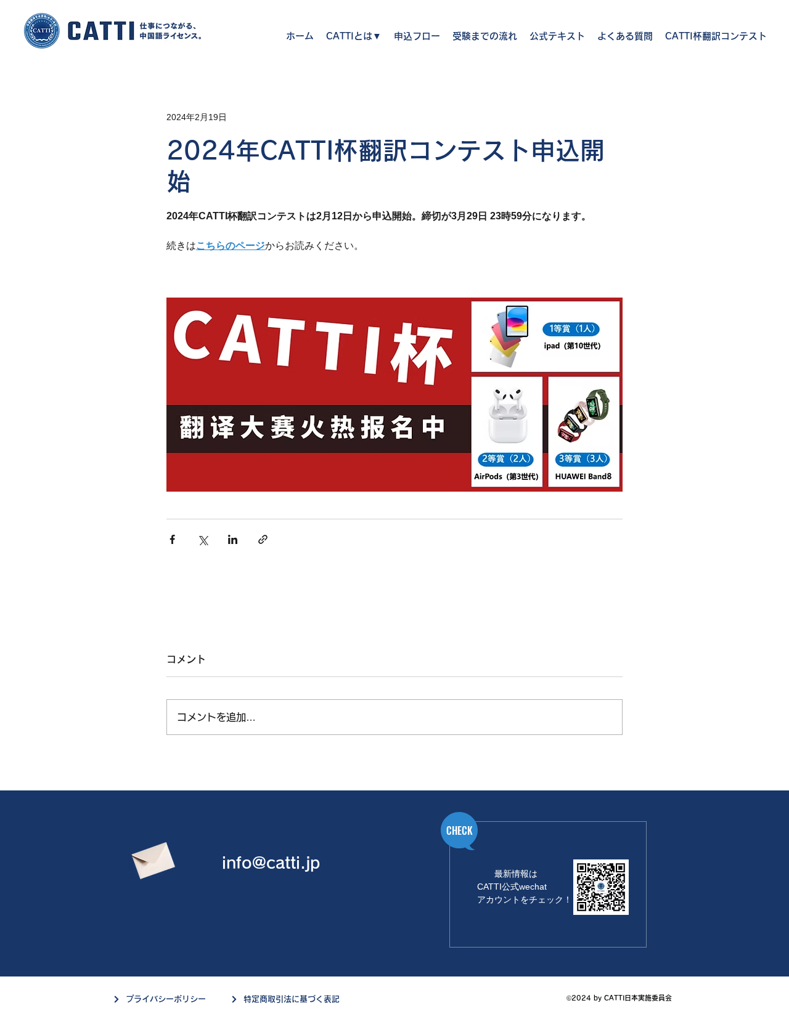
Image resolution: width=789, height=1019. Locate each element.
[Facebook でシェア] (172, 539)
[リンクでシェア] (263, 539)
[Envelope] (152, 857)
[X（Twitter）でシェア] (202, 539)
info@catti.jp (271, 863)
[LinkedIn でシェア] (233, 539)
